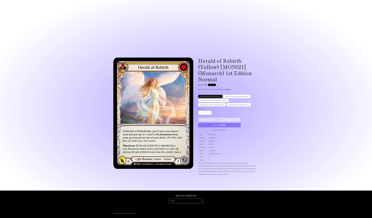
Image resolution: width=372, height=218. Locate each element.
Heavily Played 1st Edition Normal (213, 105)
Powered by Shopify (131, 213)
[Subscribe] (201, 201)
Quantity (200, 109)
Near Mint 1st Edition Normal (211, 96)
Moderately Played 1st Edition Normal (214, 101)
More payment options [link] (219, 129)
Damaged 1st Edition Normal (240, 105)
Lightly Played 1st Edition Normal (238, 96)
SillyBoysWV (121, 213)
